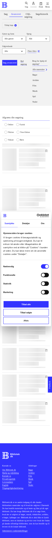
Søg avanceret (10, 62)
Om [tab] (42, 223)
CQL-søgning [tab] (28, 15)
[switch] (45, 275)
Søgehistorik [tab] (42, 14)
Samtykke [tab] (9, 223)
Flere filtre (32, 51)
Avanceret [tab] (16, 14)
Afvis (26, 320)
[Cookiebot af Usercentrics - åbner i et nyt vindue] (37, 215)
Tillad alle (26, 304)
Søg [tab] (6, 14)
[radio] (10, 124)
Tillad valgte (26, 312)
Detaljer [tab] (26, 223)
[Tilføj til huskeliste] (46, 150)
